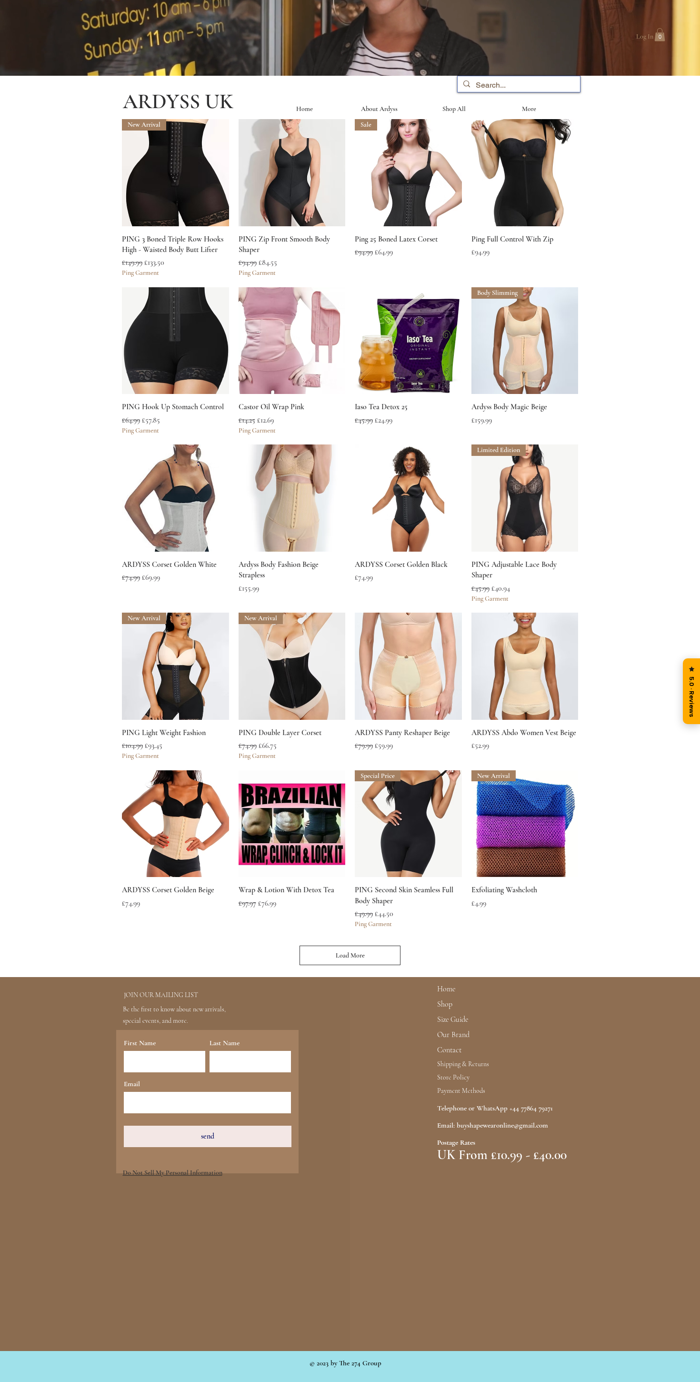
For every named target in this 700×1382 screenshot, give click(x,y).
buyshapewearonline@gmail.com (502, 1125)
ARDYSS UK (178, 101)
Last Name (225, 1043)
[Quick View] (292, 172)
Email (132, 1084)
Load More (350, 955)
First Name (140, 1043)
